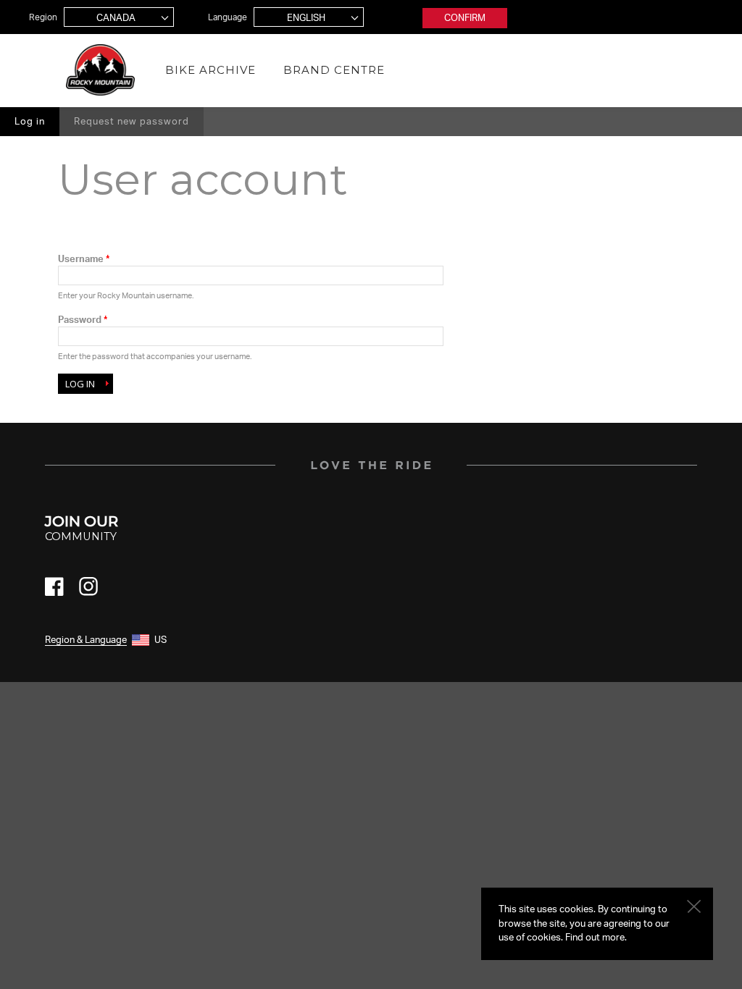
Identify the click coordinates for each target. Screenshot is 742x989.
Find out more (595, 937)
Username (83, 258)
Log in (36, 121)
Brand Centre (334, 70)
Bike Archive (210, 70)
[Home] (100, 70)
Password (82, 319)
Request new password (131, 121)
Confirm (464, 17)
